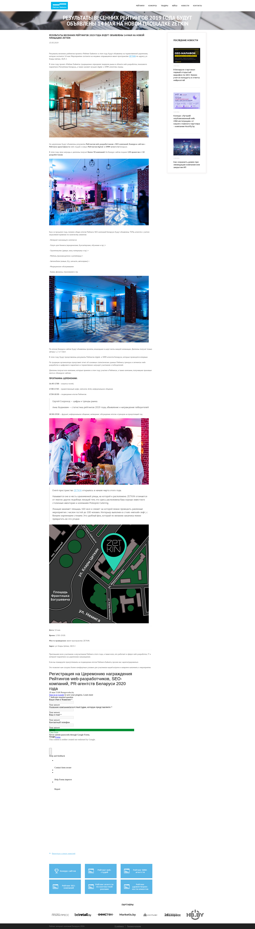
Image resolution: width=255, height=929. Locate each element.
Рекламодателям (134, 926)
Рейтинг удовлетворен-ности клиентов (140, 886)
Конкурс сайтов (68, 871)
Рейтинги (140, 6)
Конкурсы (152, 6)
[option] (60, 915)
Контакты (197, 6)
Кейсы (174, 6)
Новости (185, 6)
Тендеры (164, 6)
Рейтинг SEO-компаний (68, 886)
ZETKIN (78, 490)
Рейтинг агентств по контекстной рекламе (104, 886)
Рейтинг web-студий (104, 871)
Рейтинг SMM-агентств (140, 871)
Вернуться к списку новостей (63, 853)
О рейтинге (119, 926)
